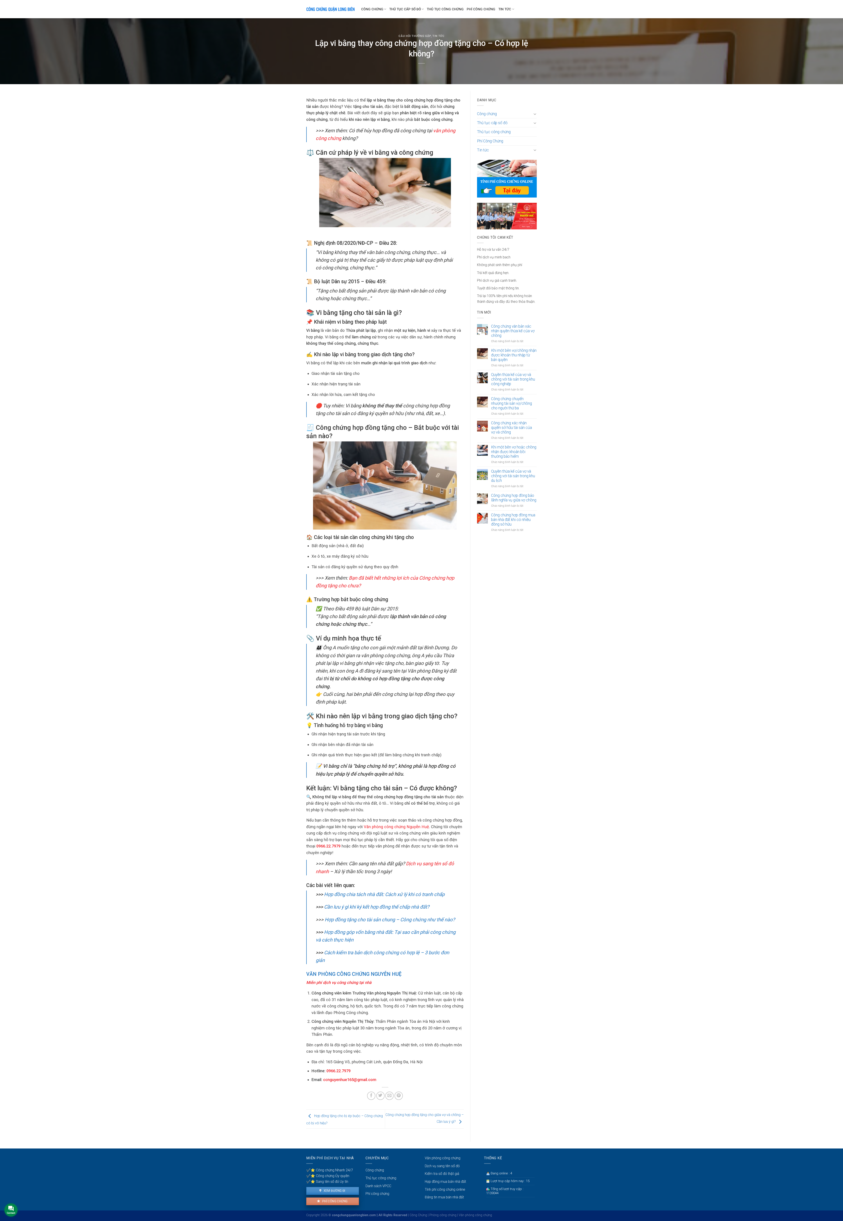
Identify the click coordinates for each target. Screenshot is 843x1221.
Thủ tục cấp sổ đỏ (405, 9)
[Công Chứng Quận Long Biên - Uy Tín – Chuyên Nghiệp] (330, 9)
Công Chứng (418, 1215)
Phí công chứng (334, 1201)
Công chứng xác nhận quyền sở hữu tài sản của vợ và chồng (511, 427)
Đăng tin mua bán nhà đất (444, 1197)
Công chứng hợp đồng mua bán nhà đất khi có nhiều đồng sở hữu (513, 519)
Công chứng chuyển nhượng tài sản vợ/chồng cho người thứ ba (511, 403)
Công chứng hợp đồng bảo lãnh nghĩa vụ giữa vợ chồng (513, 497)
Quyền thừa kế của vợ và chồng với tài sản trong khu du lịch (513, 476)
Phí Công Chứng (481, 9)
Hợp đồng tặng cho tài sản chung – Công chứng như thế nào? (390, 919)
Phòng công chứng (442, 1215)
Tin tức (504, 9)
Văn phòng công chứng (442, 1158)
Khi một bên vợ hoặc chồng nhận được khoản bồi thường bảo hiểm (513, 452)
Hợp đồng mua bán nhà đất (445, 1181)
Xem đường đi (334, 1190)
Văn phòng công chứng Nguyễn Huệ (396, 826)
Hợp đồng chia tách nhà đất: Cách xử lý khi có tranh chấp (384, 894)
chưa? (353, 585)
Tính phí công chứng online (445, 1189)
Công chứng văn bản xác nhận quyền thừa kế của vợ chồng (513, 331)
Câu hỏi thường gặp (414, 36)
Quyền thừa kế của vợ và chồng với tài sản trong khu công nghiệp (513, 379)
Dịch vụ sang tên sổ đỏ (442, 1166)
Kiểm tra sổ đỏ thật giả (442, 1174)
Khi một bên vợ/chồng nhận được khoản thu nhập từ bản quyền (514, 355)
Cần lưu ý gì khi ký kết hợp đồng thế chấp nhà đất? (376, 907)
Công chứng (372, 9)
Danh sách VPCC (378, 1186)
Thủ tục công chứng (445, 9)
